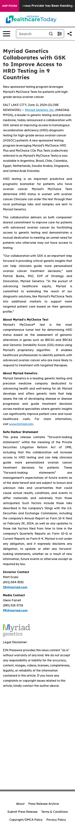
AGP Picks (9, 5)
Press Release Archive (43, 804)
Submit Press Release (22, 811)
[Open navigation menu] (6, 33)
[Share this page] (69, 33)
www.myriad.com (21, 424)
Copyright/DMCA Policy (26, 819)
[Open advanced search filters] (59, 34)
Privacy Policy (56, 819)
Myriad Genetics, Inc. (39, 110)
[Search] (50, 34)
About (20, 804)
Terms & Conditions (54, 811)
